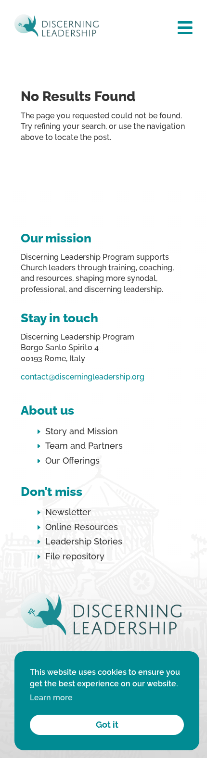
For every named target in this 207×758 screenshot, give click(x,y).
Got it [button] (107, 725)
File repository (74, 556)
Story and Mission (81, 431)
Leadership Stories (83, 541)
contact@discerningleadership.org (82, 376)
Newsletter (68, 512)
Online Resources (81, 527)
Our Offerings (72, 460)
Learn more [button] (51, 697)
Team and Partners (84, 446)
